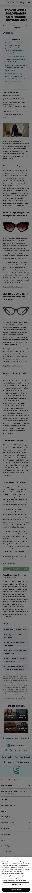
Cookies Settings (16, 884)
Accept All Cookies (16, 889)
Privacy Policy (22, 880)
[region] (16, 875)
